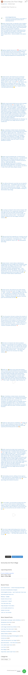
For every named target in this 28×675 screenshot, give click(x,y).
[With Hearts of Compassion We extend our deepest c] (14, 355)
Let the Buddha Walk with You (7, 608)
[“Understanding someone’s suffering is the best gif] (14, 488)
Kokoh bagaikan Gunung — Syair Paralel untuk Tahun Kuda (13, 592)
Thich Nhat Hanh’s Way (6, 603)
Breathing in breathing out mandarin (8, 631)
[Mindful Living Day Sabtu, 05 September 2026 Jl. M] (14, 36)
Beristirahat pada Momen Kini (7, 594)
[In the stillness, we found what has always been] (14, 515)
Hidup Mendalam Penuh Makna (7, 605)
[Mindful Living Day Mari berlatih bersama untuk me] (14, 116)
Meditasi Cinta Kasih (5, 610)
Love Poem (3, 647)
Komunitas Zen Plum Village (9, 563)
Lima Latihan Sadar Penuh (6, 645)
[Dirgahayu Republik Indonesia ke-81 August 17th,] (14, 62)
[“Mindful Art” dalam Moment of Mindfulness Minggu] (14, 435)
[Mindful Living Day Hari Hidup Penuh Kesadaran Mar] (14, 462)
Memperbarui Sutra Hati (6, 622)
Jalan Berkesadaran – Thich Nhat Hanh (9, 642)
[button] (27, 1)
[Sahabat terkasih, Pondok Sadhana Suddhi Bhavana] (14, 275)
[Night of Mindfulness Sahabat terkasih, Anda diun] (14, 142)
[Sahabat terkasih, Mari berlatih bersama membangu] (14, 89)
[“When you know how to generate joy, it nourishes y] (14, 249)
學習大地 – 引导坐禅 (5, 596)
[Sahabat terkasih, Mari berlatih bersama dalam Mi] (14, 302)
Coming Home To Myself (6, 601)
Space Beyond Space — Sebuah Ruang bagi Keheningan (13, 587)
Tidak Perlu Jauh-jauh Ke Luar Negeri (8, 640)
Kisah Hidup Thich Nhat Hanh (7, 629)
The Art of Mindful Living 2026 (7, 573)
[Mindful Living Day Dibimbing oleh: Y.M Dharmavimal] (14, 169)
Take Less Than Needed (6, 612)
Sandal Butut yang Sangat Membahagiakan (10, 636)
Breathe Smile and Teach (6, 599)
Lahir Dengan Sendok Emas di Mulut (8, 626)
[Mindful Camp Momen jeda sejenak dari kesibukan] (14, 382)
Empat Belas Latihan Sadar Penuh (8, 651)
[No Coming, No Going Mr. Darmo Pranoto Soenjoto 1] (14, 222)
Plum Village (3, 649)
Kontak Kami (3, 638)
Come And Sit (4, 624)
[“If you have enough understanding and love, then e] (14, 542)
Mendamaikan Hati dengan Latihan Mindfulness (11, 620)
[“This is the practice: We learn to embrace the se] (14, 329)
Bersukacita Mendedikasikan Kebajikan (9, 589)
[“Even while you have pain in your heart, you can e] (14, 196)
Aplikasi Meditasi (4, 633)
